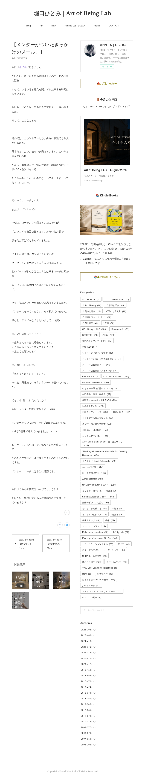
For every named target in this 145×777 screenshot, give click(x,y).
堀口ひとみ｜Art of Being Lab (72, 13)
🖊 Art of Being (91, 305)
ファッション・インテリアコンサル (101, 591)
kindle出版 (90, 334)
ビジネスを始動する (94, 508)
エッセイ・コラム (94, 526)
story (87, 573)
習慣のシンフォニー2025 (97, 340)
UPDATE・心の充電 (94, 555)
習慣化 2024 (90, 346)
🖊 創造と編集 (91, 311)
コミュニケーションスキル (97, 543)
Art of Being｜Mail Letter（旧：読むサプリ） (103, 443)
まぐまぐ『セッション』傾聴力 (99, 490)
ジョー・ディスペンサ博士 (98, 352)
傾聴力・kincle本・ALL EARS (99, 400)
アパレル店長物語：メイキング (99, 370)
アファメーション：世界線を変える (101, 358)
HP (41, 25)
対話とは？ (121, 411)
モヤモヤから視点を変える (97, 417)
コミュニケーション (95, 435)
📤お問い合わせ (107, 83)
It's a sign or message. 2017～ (100, 537)
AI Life (109, 334)
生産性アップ (91, 520)
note (53, 25)
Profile (97, 25)
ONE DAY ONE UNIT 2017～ (99, 484)
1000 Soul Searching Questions (100, 567)
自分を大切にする (94, 472)
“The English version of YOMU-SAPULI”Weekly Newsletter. (104, 453)
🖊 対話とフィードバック (96, 316)
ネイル (23, 67)
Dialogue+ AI (120, 328)
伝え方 (124, 543)
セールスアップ (116, 561)
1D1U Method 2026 (117, 299)
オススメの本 (92, 561)
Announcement (92, 478)
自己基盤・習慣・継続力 (96, 394)
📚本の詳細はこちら (107, 277)
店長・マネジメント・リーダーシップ (103, 549)
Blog (28, 25)
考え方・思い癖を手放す (97, 423)
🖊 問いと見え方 (116, 311)
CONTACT (114, 25)
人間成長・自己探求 (95, 429)
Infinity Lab (121, 531)
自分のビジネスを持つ (95, 502)
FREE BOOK (90, 376)
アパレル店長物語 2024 (96, 364)
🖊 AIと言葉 (90, 322)
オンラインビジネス (94, 514)
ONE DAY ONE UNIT (95, 382)
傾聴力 (117, 514)
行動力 (117, 508)
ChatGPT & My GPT (116, 376)
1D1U (108, 322)
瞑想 (110, 520)
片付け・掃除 (91, 585)
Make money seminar (95, 531)
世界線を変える (93, 405)
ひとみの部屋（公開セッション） (100, 388)
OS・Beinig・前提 (94, 328)
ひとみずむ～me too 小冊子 (98, 579)
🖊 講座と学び (115, 305)
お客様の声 (105, 573)
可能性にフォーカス (95, 411)
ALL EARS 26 (91, 299)
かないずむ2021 (92, 466)
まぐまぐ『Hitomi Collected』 (99, 460)
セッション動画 (91, 597)
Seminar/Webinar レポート (98, 496)
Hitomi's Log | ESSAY (75, 25)
